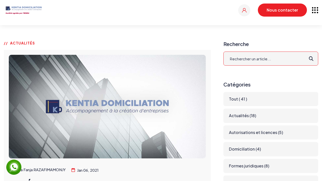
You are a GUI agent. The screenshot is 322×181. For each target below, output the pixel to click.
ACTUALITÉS (22, 43)
